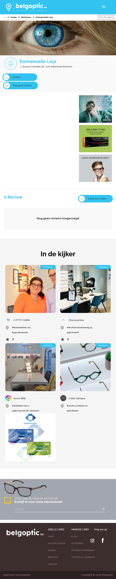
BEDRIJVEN (53, 557)
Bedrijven (26, 17)
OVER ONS (52, 564)
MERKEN (52, 550)
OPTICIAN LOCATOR (56, 543)
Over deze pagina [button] (106, 17)
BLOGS (74, 536)
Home (14, 17)
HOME (50, 536)
